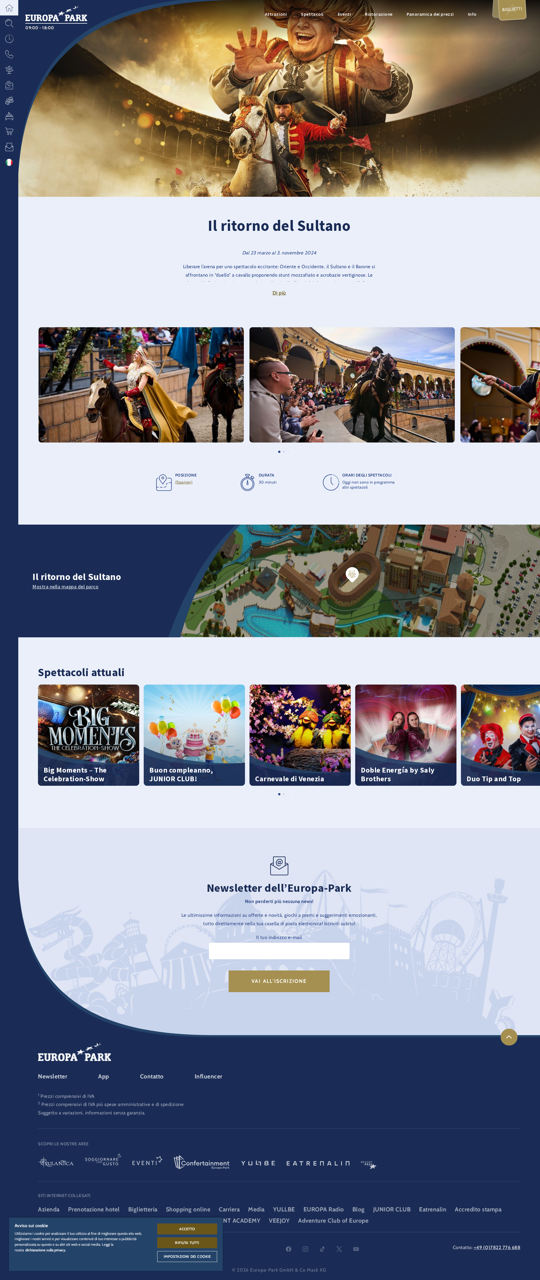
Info (472, 14)
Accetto (187, 1229)
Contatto (152, 1076)
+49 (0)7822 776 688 (497, 1247)
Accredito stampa (478, 1209)
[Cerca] (9, 23)
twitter (339, 1249)
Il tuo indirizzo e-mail (279, 937)
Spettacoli (312, 14)
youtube (356, 1249)
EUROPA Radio (323, 1209)
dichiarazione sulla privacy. (45, 1250)
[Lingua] (9, 162)
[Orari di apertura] (9, 38)
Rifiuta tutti (187, 1242)
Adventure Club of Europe (333, 1220)
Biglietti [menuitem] (512, 9)
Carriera (229, 1209)
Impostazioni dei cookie (187, 1256)
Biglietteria (143, 1209)
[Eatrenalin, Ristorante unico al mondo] (318, 1163)
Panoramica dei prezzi (430, 14)
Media (256, 1209)
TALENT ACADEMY (234, 1220)
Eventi (344, 14)
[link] (509, 1037)
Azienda (49, 1209)
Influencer (208, 1076)
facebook (288, 1249)
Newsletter (52, 1076)
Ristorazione (379, 14)
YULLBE (284, 1209)
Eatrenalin (432, 1209)
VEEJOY (279, 1220)
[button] (9, 7)
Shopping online (188, 1209)
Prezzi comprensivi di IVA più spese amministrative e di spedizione (112, 1104)
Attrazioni (276, 14)
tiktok (322, 1249)
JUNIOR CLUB (392, 1209)
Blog (358, 1209)
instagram (305, 1249)
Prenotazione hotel (94, 1209)
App (103, 1076)
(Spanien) (184, 482)
